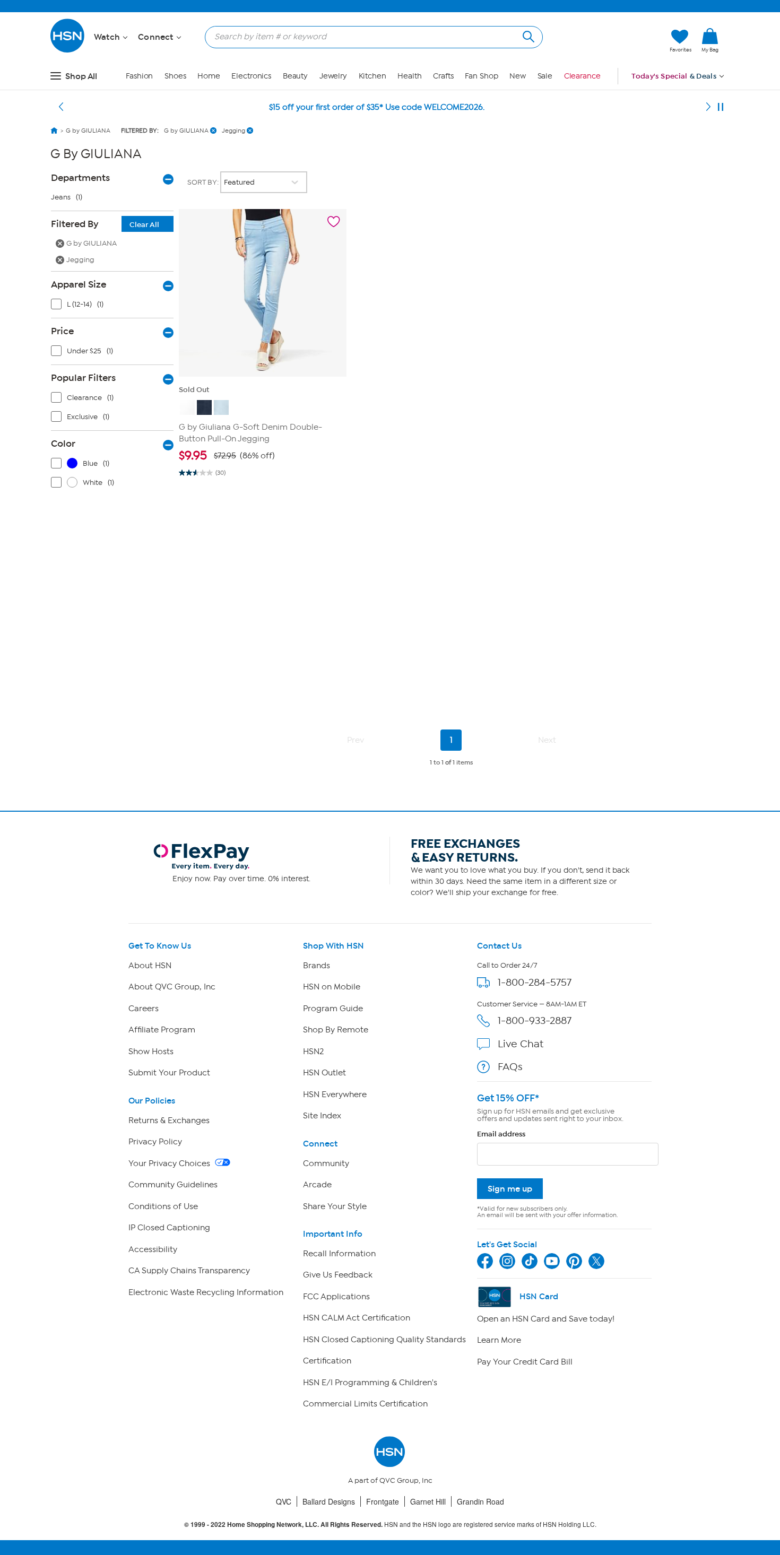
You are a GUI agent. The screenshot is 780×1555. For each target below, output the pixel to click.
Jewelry (333, 76)
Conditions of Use (163, 1206)
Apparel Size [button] (78, 284)
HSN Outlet (324, 1073)
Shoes (175, 76)
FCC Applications (336, 1296)
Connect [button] (157, 37)
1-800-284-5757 (534, 982)
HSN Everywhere (335, 1094)
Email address (501, 1134)
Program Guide (333, 1008)
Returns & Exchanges (169, 1120)
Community (326, 1163)
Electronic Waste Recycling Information (205, 1292)
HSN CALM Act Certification (356, 1318)
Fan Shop (481, 76)
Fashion (139, 76)
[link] (709, 41)
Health (409, 76)
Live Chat (520, 1044)
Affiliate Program (161, 1030)
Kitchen (372, 76)
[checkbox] (114, 306)
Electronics (251, 76)
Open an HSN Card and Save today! (545, 1319)
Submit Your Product (169, 1073)
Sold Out (194, 389)
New (517, 76)
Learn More (499, 1340)
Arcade (317, 1184)
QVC (283, 1501)
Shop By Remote (335, 1030)
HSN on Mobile (331, 987)
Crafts (443, 76)
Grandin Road (480, 1501)
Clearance (582, 76)
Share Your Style (335, 1206)
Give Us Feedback (337, 1275)
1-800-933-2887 (534, 1020)
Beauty (295, 76)
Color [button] (63, 443)
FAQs (510, 1067)
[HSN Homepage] (54, 130)
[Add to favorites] (333, 221)
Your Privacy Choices (170, 1163)
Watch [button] (108, 37)
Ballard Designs (328, 1501)
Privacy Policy (155, 1141)
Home (208, 76)
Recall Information (339, 1253)
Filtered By (105, 224)
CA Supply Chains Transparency (189, 1270)
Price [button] (62, 331)
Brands (316, 965)
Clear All (144, 224)
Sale (545, 76)
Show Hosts (151, 1051)
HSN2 (313, 1051)
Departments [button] (80, 178)
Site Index (322, 1115)
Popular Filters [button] (83, 378)
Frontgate (382, 1501)
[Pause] (720, 107)
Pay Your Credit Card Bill (525, 1362)
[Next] (708, 107)
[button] (611, 41)
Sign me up (510, 1189)
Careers (143, 1008)
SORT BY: (203, 182)
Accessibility (152, 1249)
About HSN (149, 965)
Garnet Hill (428, 1501)
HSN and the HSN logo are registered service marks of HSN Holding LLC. (390, 1524)
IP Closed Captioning (169, 1227)
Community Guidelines (173, 1184)
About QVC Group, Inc (171, 987)
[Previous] (61, 107)
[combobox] (369, 37)
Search (527, 35)
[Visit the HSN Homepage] (67, 50)
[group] (262, 456)
